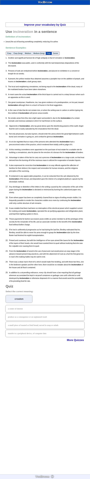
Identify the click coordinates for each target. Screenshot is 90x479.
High (49, 53)
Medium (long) (39, 53)
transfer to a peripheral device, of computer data (27, 333)
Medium (28, 53)
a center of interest (15, 309)
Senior (55, 53)
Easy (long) (18, 53)
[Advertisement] (45, 13)
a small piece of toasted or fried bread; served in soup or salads (33, 325)
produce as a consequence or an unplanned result (27, 317)
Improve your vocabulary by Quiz (45, 24)
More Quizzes (75, 340)
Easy (9, 53)
